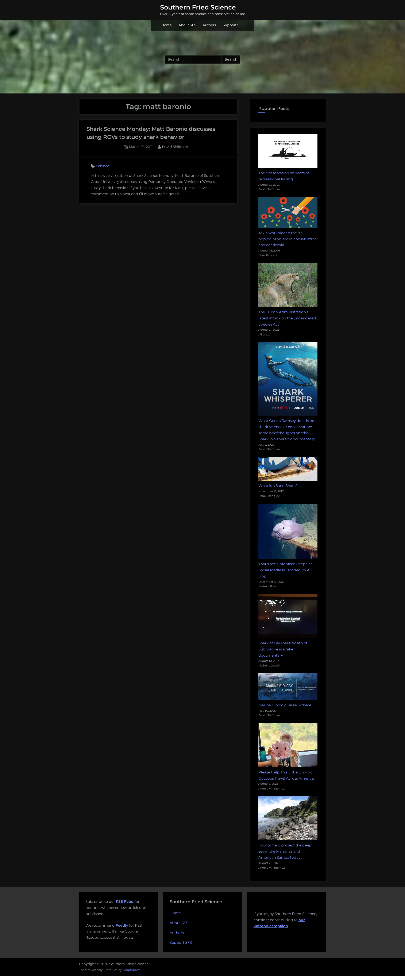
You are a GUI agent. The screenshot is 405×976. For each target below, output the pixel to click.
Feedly (122, 925)
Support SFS (233, 25)
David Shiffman (175, 146)
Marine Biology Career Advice (284, 705)
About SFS (187, 25)
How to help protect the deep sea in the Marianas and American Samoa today (285, 851)
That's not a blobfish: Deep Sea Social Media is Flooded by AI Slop (285, 570)
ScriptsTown (131, 970)
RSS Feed (125, 901)
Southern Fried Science (198, 7)
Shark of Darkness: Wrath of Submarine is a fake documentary (282, 649)
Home (166, 25)
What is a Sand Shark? (278, 486)
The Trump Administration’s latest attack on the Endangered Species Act (287, 318)
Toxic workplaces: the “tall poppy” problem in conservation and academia (287, 239)
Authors (209, 25)
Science (102, 166)
